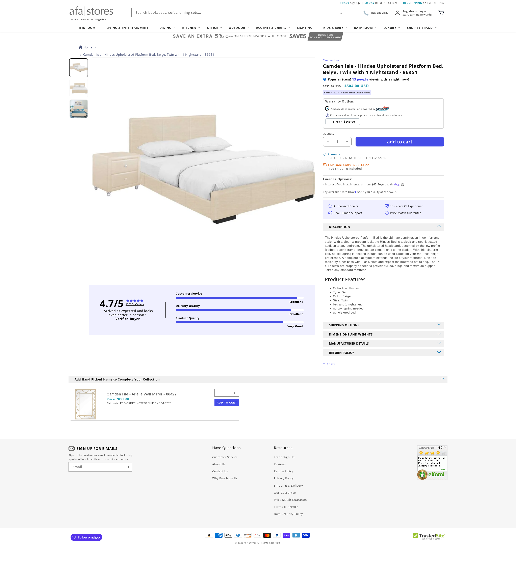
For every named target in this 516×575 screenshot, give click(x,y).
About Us (219, 464)
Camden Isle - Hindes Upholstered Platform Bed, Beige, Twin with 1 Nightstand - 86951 (148, 54)
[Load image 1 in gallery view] (78, 68)
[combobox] (238, 12)
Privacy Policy (283, 478)
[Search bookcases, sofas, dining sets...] (340, 12)
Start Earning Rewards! (417, 14)
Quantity (328, 133)
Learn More (363, 92)
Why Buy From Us (225, 478)
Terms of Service (286, 507)
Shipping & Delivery (288, 485)
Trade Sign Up (284, 457)
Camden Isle (331, 60)
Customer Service (225, 457)
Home (87, 47)
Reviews (280, 464)
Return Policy (283, 471)
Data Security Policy (288, 514)
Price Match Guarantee (291, 500)
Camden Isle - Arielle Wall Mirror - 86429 (142, 394)
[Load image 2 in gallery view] (78, 88)
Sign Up (350, 3)
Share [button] (331, 364)
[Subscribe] (127, 467)
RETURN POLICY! (381, 3)
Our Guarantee (285, 492)
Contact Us (220, 471)
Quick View (128, 410)
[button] (441, 13)
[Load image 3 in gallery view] (78, 108)
